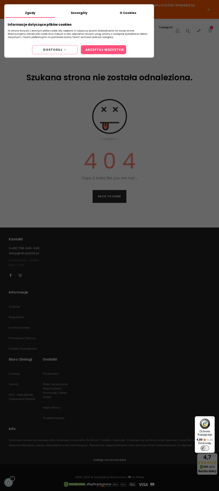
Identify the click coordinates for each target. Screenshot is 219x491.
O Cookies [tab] (128, 13)
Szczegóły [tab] (79, 13)
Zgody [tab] (30, 13)
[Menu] (212, 418)
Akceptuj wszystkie (104, 50)
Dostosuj (53, 50)
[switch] (205, 448)
